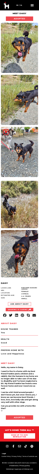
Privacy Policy (16, 456)
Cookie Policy (6, 456)
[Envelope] (19, 446)
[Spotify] (32, 446)
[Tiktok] (25, 446)
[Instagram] (7, 446)
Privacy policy (24, 466)
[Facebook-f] (13, 446)
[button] (32, 5)
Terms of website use (29, 456)
